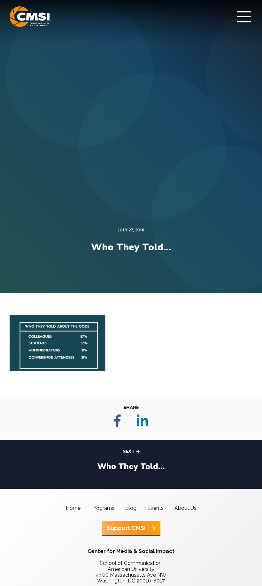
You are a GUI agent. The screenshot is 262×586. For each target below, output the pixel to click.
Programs (102, 508)
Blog (130, 508)
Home (73, 508)
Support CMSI (127, 528)
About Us (185, 508)
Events (155, 508)
